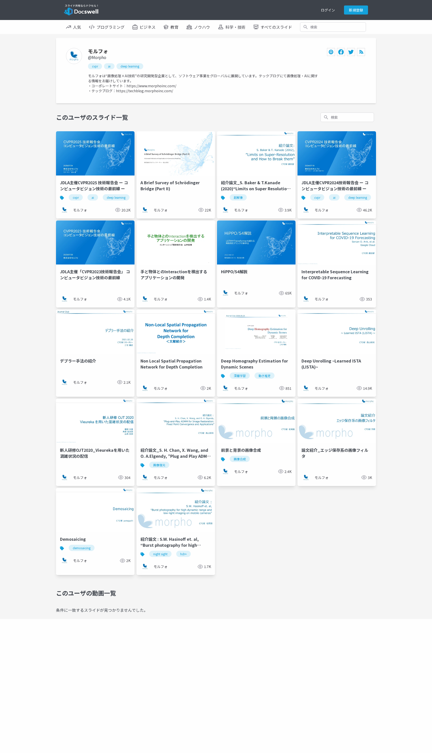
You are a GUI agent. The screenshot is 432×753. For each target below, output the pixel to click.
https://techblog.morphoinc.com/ (144, 90)
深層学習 (240, 376)
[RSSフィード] (361, 52)
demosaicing (81, 548)
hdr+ (183, 554)
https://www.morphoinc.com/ (151, 85)
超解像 (238, 197)
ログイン (328, 10)
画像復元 (159, 465)
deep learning (129, 66)
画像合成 (240, 459)
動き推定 (264, 376)
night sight (160, 554)
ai (109, 66)
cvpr (95, 66)
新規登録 (356, 10)
